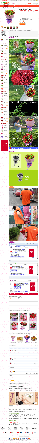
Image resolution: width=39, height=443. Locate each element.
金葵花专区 (14, 440)
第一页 (32, 373)
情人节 (19, 4)
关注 (37, 0)
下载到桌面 (29, 440)
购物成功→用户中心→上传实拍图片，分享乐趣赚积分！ (23, 311)
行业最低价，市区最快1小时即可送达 (18, 409)
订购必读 (27, 429)
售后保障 (27, 427)
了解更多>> (6, 36)
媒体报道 (12, 440)
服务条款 (20, 440)
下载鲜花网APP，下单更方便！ (5, 0)
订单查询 (24, 0)
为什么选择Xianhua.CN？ (28, 439)
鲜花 (5, 7)
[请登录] (17, 0)
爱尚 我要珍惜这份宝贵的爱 (34, 342)
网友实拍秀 (15, 30)
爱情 (22, 4)
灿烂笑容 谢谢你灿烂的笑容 (27, 342)
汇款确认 (22, 440)
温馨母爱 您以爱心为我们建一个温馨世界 (6, 40)
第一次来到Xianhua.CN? (3, 30)
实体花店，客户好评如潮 (11, 409)
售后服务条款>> (18, 424)
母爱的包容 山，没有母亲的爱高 (13, 342)
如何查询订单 (21, 429)
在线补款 (26, 0)
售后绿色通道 (26, 440)
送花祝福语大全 (9, 429)
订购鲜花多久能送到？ (4, 32)
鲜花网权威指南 (27, 4)
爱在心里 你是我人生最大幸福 (20, 342)
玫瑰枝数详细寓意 (3, 428)
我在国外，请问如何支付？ (4, 35)
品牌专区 (24, 440)
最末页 (37, 373)
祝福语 (28, 18)
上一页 (34, 373)
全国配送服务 (15, 427)
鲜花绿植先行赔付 (28, 428)
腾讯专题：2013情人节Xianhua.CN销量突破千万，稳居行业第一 (29, 409)
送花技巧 (2, 429)
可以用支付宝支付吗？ (4, 34)
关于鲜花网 (9, 440)
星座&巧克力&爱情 (9, 428)
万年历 (29, 0)
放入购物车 (15, 412)
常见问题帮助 (28, 30)
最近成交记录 (25, 30)
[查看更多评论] (36, 345)
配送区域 (31, 0)
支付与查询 (21, 427)
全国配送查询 (17, 440)
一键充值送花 (34, 0)
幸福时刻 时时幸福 (5, 47)
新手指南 (2, 427)
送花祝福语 (24, 4)
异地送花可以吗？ (4, 33)
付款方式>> (21, 416)
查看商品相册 (12, 296)
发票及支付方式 (21, 428)
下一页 (35, 373)
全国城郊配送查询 (15, 429)
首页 (4, 7)
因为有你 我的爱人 (5, 85)
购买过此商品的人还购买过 (20, 30)
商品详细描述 (10, 310)
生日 (20, 4)
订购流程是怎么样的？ (4, 31)
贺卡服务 (9, 427)
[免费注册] (21, 0)
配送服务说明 (15, 428)
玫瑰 (21, 4)
